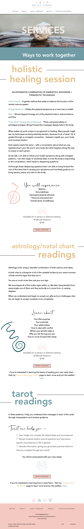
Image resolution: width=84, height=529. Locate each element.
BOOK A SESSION (42, 230)
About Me (15, 11)
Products (49, 11)
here (42, 378)
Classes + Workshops (36, 11)
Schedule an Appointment (63, 11)
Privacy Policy (73, 524)
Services (24, 11)
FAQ (63, 524)
